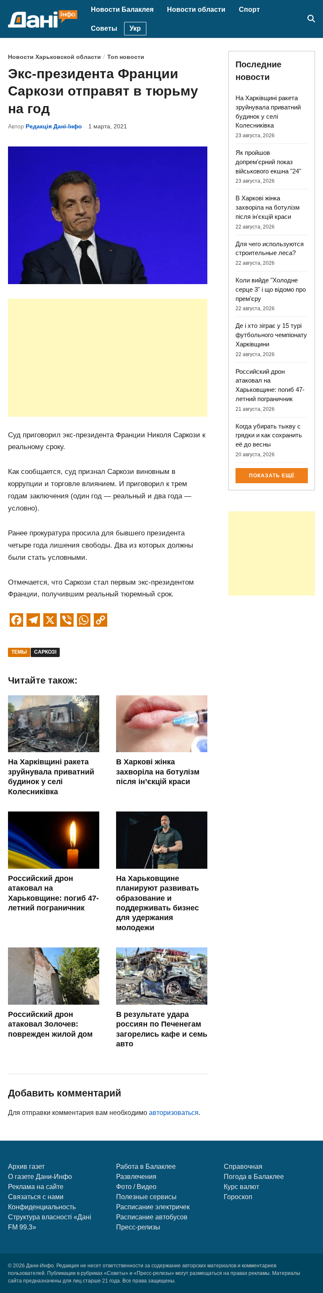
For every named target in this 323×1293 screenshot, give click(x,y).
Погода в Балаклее (254, 1176)
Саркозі (45, 652)
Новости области (196, 9)
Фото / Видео (136, 1186)
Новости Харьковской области (54, 57)
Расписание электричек (153, 1207)
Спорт (249, 9)
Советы (104, 28)
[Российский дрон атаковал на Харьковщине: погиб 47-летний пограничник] (53, 866)
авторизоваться (174, 1112)
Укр (135, 28)
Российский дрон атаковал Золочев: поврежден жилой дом (50, 1024)
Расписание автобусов (152, 1217)
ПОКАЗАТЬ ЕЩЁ (272, 476)
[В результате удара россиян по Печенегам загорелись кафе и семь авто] (161, 1002)
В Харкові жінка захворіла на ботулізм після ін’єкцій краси (157, 772)
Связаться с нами (36, 1196)
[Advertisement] (107, 358)
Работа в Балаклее (146, 1166)
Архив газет (26, 1166)
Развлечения (136, 1176)
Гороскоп (238, 1196)
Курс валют (241, 1186)
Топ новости (125, 57)
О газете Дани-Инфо (40, 1176)
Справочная (243, 1166)
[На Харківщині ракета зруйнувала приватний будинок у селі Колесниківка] (53, 749)
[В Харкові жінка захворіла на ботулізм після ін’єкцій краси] (161, 749)
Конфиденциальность (42, 1207)
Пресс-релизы (138, 1227)
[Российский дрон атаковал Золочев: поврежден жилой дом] (53, 1002)
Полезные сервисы (146, 1196)
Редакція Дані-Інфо (54, 126)
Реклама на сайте (36, 1186)
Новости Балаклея (122, 9)
